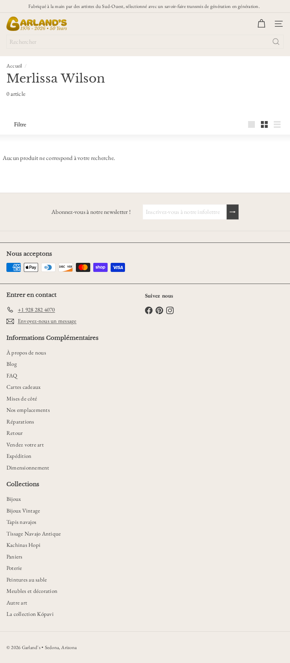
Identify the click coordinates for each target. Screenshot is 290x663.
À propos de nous (26, 352)
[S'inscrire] (233, 211)
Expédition (18, 455)
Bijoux (13, 498)
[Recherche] (276, 42)
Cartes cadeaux (23, 386)
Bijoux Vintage (23, 510)
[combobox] (145, 42)
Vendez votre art (25, 444)
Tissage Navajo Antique (33, 533)
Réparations (20, 421)
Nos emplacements (28, 409)
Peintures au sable (26, 579)
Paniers (14, 556)
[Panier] (261, 24)
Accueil (14, 65)
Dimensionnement (27, 467)
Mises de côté (21, 398)
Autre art (16, 602)
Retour (14, 432)
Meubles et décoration (31, 590)
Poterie (14, 567)
